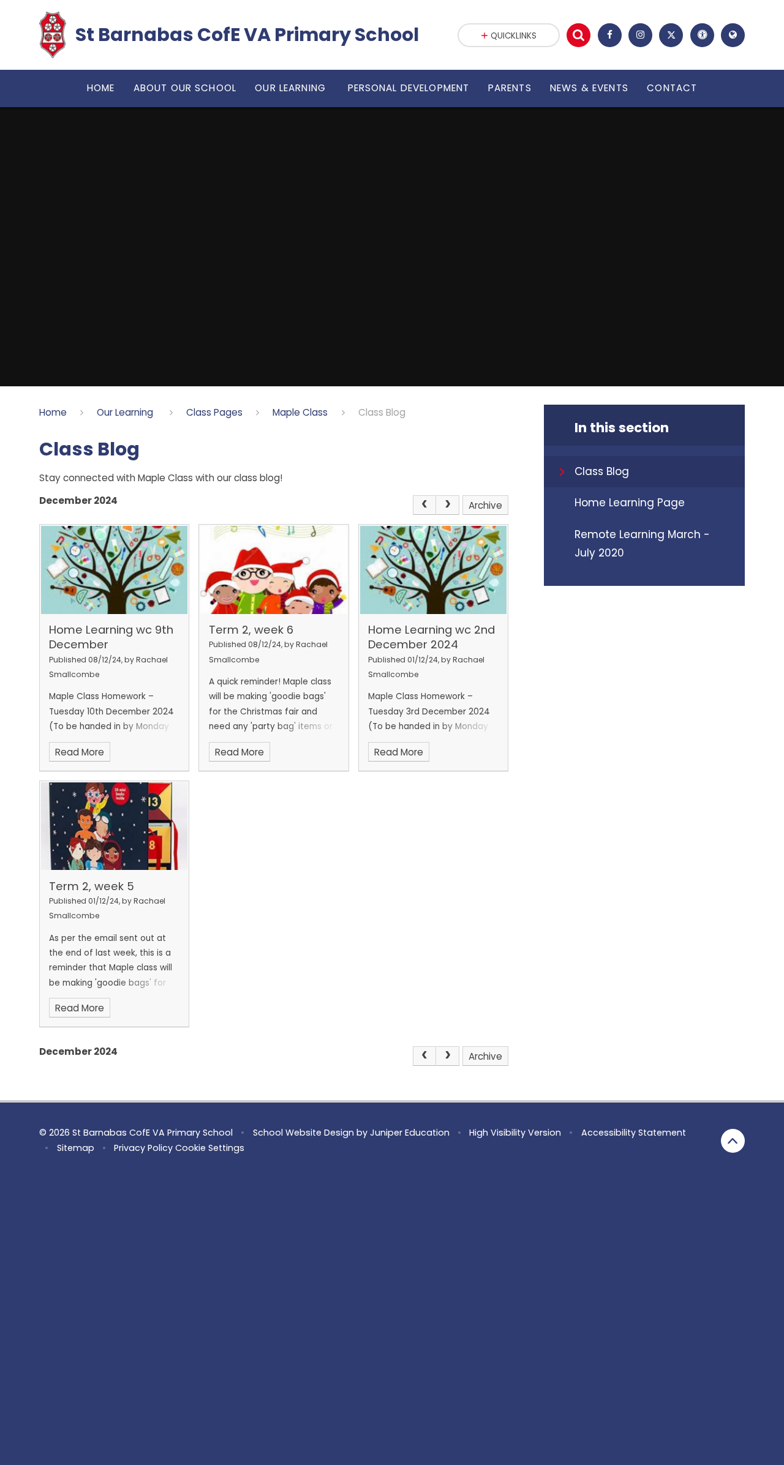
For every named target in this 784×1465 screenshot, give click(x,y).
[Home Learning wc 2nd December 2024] (433, 570)
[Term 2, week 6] (273, 570)
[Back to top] (733, 1141)
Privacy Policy (143, 1148)
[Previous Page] (424, 505)
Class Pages (214, 412)
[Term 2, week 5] (114, 826)
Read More (79, 752)
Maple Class (300, 412)
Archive (485, 505)
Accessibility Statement (633, 1132)
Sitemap (75, 1148)
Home (53, 412)
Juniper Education (410, 1132)
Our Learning (126, 412)
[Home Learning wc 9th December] (114, 570)
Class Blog (381, 412)
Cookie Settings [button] (209, 1148)
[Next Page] (447, 505)
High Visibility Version (515, 1132)
